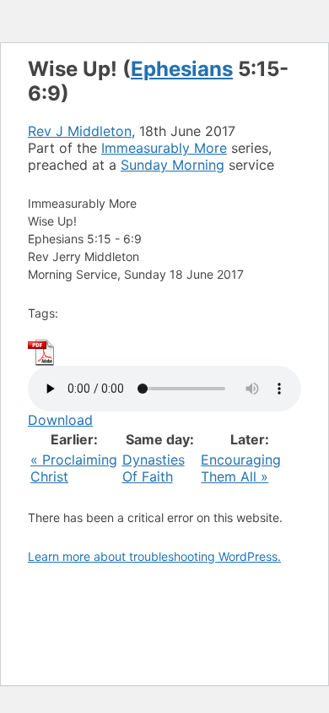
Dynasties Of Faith (153, 468)
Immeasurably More (164, 147)
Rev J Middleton (80, 130)
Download (60, 419)
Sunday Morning (172, 164)
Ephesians (182, 69)
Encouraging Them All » (241, 468)
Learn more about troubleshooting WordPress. (154, 556)
